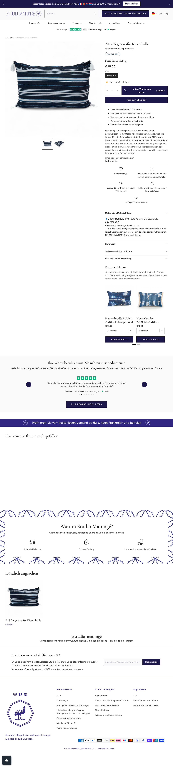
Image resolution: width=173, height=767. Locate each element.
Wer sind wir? (101, 695)
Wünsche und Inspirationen (108, 715)
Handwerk (110, 244)
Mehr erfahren (131, 4)
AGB (135, 695)
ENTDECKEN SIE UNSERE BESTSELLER (125, 13)
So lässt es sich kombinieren (119, 251)
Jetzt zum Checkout (136, 99)
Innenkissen (111, 158)
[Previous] (28, 384)
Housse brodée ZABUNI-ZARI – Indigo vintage (146, 320)
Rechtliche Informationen (145, 700)
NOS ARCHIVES (114, 23)
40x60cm (111, 75)
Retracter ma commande (69, 718)
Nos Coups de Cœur (56, 23)
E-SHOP (75, 23)
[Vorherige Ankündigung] (3, 4)
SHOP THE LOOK (95, 23)
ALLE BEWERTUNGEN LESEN (86, 404)
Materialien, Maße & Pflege (118, 213)
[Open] (6, 760)
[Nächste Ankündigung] (170, 4)
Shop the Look (102, 710)
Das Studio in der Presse (107, 705)
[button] (47, 144)
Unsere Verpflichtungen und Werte (112, 700)
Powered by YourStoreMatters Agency (99, 748)
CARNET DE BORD (135, 23)
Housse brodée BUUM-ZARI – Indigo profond (119, 320)
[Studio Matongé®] (29, 713)
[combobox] (72, 13)
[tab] (134, 344)
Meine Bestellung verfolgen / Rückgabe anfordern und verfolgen (73, 712)
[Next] (144, 384)
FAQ (59, 695)
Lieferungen (62, 700)
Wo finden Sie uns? (66, 723)
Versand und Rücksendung (118, 258)
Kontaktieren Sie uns (67, 728)
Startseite (9, 37)
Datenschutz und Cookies (145, 705)
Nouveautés (34, 23)
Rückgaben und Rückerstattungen (73, 705)
